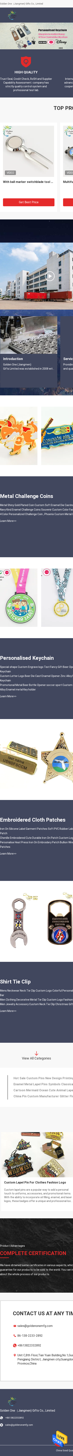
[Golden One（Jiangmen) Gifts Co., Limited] (12, 15)
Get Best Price (29, 202)
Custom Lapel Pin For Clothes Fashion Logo (35, 1182)
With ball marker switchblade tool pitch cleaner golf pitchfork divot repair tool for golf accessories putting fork (28, 182)
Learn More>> (8, 520)
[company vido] (49, 276)
